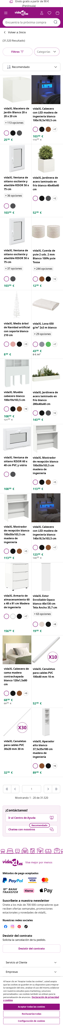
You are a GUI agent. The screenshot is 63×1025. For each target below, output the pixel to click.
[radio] (6, 133)
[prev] (15, 789)
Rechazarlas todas (31, 1013)
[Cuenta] (41, 12)
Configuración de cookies (31, 1021)
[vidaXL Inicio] (21, 13)
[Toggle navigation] (6, 13)
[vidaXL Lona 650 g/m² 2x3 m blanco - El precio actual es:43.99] (46, 304)
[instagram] (12, 926)
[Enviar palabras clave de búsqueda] (55, 22)
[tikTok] (26, 926)
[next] (48, 789)
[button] (31, 962)
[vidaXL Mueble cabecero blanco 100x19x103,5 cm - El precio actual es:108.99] (17, 373)
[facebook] (5, 926)
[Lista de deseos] (49, 12)
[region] (31, 1001)
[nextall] (56, 789)
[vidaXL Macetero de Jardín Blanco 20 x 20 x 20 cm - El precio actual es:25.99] (17, 89)
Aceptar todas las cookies (31, 1006)
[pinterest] (19, 926)
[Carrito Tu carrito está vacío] (57, 12)
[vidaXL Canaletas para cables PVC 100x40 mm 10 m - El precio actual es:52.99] (46, 649)
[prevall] (7, 789)
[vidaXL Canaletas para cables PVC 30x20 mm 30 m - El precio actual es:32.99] (17, 722)
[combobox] (31, 22)
